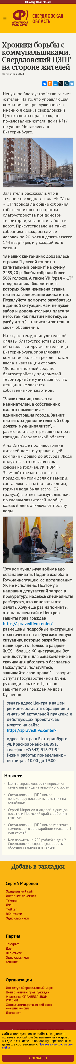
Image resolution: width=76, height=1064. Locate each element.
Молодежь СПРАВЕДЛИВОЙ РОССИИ (26, 998)
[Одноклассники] (50, 83)
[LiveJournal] (66, 83)
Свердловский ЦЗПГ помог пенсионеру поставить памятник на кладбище (35, 799)
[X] (60, 83)
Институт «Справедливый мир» (29, 987)
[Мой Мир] (55, 83)
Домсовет (13, 1012)
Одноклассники (17, 918)
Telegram (12, 900)
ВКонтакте (14, 914)
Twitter (11, 909)
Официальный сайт (20, 891)
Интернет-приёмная (21, 896)
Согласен (38, 1058)
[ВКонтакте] (44, 83)
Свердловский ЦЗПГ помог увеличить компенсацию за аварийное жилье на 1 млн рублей (37, 829)
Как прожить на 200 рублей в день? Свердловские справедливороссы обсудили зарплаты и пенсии (35, 844)
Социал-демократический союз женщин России (29, 1006)
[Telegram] (71, 83)
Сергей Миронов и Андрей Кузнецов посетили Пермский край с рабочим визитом (36, 814)
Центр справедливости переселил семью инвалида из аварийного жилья (37, 786)
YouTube (12, 962)
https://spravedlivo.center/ (27, 623)
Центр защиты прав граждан (27, 992)
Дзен (9, 905)
